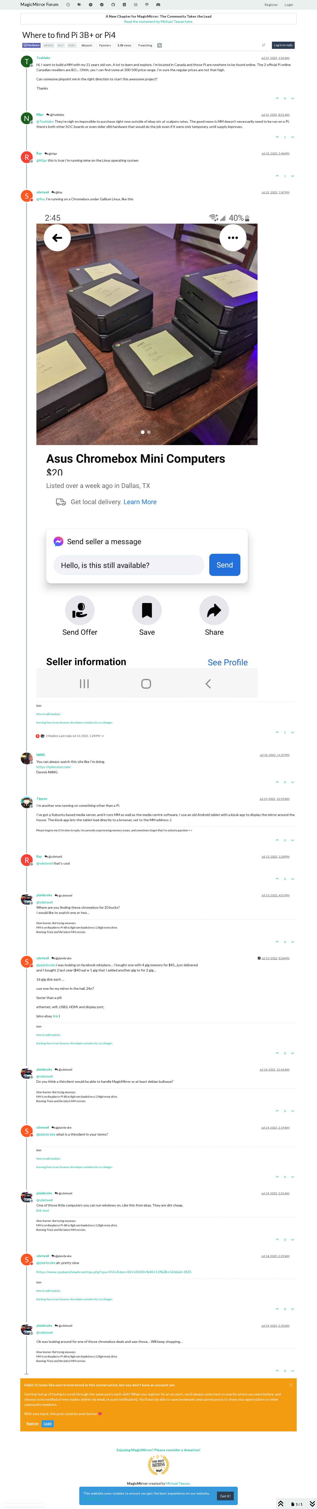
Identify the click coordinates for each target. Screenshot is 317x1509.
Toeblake (43, 58)
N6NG (40, 755)
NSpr (40, 115)
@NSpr (52, 153)
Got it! (225, 1496)
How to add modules (48, 714)
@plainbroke (63, 958)
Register (32, 1423)
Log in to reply (283, 45)
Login (48, 1423)
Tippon (41, 799)
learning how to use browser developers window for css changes (74, 722)
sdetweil (42, 192)
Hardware (33, 45)
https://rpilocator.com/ (53, 767)
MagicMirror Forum (39, 4)
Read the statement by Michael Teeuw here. (158, 21)
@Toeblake (57, 115)
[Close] (291, 1385)
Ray (39, 153)
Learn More (92, 1498)
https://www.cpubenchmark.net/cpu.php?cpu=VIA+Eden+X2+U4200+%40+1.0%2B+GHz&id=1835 (113, 1272)
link (55, 1016)
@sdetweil (55, 856)
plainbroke (44, 895)
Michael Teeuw (177, 1483)
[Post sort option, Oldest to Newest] (264, 45)
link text (42, 1210)
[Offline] (28, 758)
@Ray (58, 192)
